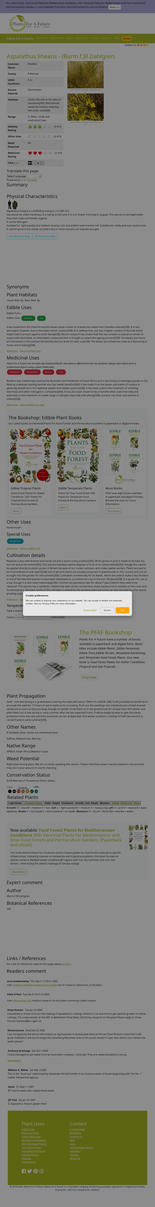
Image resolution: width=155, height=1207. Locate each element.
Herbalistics (14, 1060)
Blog (116, 38)
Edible (115, 803)
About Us (75, 1158)
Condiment (28, 318)
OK (122, 610)
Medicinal (126, 803)
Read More (18, 872)
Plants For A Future (20, 38)
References (12, 351)
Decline (107, 610)
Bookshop (75, 1133)
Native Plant (57, 38)
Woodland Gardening (34, 1140)
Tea (41, 318)
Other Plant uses (31, 1136)
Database (42, 38)
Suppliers (106, 38)
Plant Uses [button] (82, 38)
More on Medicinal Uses (32, 404)
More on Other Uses (30, 548)
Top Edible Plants (31, 1147)
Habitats (26, 1158)
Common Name (33, 803)
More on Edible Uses (30, 351)
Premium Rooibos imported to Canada (35, 985)
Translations (29, 1162)
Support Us (76, 1136)
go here (66, 964)
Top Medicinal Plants (33, 1151)
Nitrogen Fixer (15, 541)
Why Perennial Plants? (34, 1144)
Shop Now (113, 511)
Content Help (77, 1129)
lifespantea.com (22, 1000)
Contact (74, 1154)
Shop (96, 38)
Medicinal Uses (30, 1133)
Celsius (11, 617)
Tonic (61, 372)
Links (73, 1144)
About (69, 38)
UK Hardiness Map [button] (19, 236)
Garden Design (30, 1154)
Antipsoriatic (14, 372)
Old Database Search (82, 1147)
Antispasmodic (32, 372)
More (16, 511)
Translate (31, 180)
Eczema (48, 372)
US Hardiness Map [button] (45, 236)
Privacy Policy (90, 610)
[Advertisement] (138, 112)
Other (137, 803)
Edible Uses (28, 1129)
